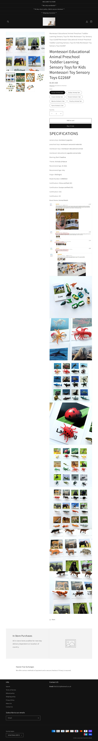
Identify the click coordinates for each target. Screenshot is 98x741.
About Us (9, 703)
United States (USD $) (14, 735)
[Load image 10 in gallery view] (30, 87)
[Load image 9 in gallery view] (20, 87)
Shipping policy (10, 696)
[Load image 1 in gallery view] (10, 77)
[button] (8, 22)
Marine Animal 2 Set (58, 101)
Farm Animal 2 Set (57, 105)
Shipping (51, 85)
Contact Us (9, 707)
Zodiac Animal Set (74, 92)
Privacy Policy (10, 700)
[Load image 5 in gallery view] (40, 77)
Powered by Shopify (87, 738)
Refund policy (10, 693)
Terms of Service (11, 690)
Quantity (51, 110)
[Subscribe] (38, 718)
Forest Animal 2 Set (74, 97)
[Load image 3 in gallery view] (30, 77)
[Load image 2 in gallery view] (20, 77)
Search (8, 686)
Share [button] (53, 619)
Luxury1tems (80, 738)
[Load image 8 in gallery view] (10, 87)
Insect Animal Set (57, 97)
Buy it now (70, 126)
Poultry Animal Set (75, 101)
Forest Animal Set (57, 92)
